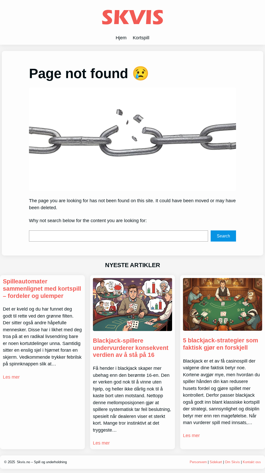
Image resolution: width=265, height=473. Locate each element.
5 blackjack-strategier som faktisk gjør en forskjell (220, 344)
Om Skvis (232, 462)
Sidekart (216, 462)
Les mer (11, 377)
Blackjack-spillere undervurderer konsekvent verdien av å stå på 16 (130, 347)
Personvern (199, 462)
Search (223, 236)
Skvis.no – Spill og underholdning (42, 462)
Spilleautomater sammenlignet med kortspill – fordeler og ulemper (42, 288)
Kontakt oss (252, 462)
